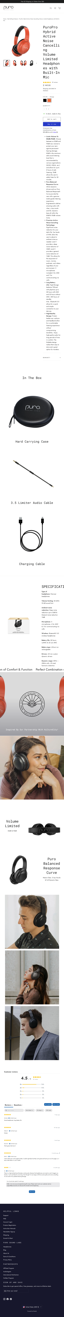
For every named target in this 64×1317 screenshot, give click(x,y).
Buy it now (52, 124)
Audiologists (7, 1272)
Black (45, 100)
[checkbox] (48, 1110)
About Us (6, 1253)
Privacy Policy (7, 1260)
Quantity (46, 106)
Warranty (46, 357)
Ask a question (48, 1104)
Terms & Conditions (9, 1257)
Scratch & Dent (8, 1238)
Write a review (56, 1104)
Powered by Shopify (32, 1311)
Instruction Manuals (9, 1228)
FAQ (4, 1219)
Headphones (7, 1247)
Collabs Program (8, 1278)
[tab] (18, 1105)
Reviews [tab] (9, 1105)
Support (5, 1215)
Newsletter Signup (9, 1232)
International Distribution (11, 1275)
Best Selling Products (13, 19)
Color (48, 97)
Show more (32, 1191)
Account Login (7, 1222)
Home (4, 19)
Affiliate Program (8, 1268)
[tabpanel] (32, 1152)
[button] (32, 1084)
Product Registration (9, 1225)
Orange (49, 100)
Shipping (45, 88)
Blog (4, 1250)
